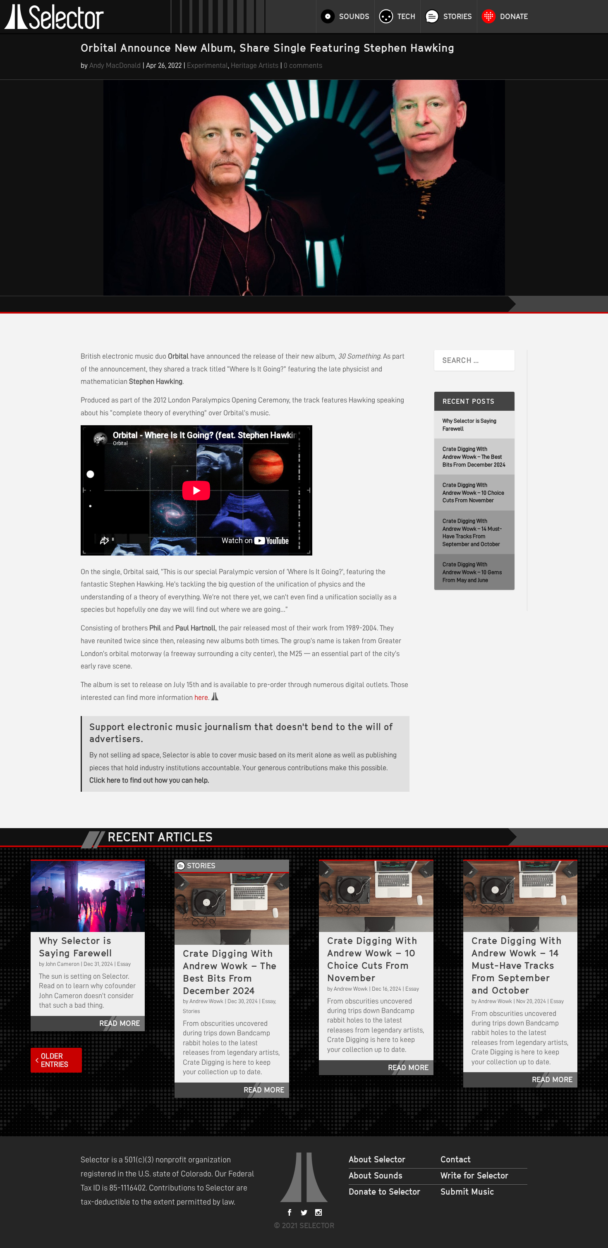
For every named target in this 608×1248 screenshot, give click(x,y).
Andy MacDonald (115, 65)
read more (119, 1023)
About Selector (377, 1159)
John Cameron (62, 964)
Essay (124, 964)
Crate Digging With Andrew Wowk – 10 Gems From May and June (472, 571)
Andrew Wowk (206, 1001)
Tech (406, 16)
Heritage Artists (254, 65)
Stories (457, 16)
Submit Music (467, 1192)
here (201, 697)
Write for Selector (474, 1176)
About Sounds (375, 1176)
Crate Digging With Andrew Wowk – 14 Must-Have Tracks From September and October (516, 965)
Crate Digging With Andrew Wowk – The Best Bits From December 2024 (474, 456)
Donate (514, 16)
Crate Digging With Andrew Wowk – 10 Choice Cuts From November (473, 492)
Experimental (207, 65)
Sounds (354, 16)
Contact (455, 1159)
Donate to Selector (384, 1192)
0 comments (303, 65)
